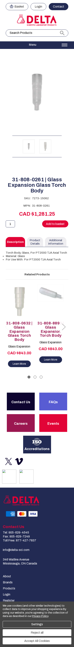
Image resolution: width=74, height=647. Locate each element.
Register (9, 600)
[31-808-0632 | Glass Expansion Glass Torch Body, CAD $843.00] (19, 301)
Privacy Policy (40, 616)
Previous (6, 326)
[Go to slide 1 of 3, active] (29, 377)
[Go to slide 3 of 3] (41, 377)
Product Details (35, 242)
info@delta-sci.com (16, 549)
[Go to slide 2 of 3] (35, 377)
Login (38, 6)
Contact (58, 6)
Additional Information (55, 242)
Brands (8, 582)
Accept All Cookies (37, 640)
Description (15, 241)
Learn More (19, 363)
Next (63, 326)
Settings (37, 624)
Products (9, 588)
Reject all (37, 632)
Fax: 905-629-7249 (16, 536)
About (7, 576)
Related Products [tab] (37, 274)
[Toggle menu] (37, 45)
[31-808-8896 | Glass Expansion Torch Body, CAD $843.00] (51, 301)
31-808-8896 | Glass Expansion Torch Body (50, 329)
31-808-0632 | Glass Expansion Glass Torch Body (19, 331)
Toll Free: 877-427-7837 (19, 540)
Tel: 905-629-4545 (16, 532)
